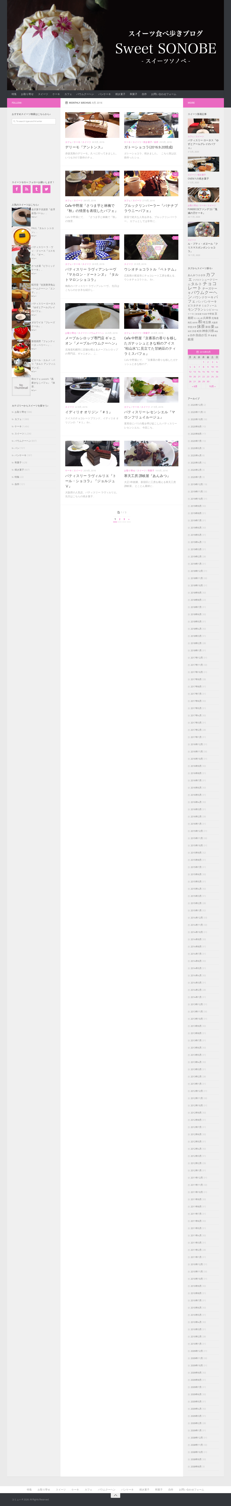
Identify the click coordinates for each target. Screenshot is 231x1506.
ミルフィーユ (209, 305)
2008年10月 (197, 1452)
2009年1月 (196, 1430)
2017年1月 (196, 737)
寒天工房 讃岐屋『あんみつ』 (147, 476)
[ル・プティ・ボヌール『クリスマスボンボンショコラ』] (203, 229)
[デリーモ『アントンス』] (92, 125)
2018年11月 (197, 578)
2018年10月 (197, 585)
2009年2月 (196, 1423)
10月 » (212, 386)
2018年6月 (196, 614)
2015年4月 (196, 888)
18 (217, 371)
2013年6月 (196, 1047)
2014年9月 (196, 939)
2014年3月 (196, 982)
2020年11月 (197, 412)
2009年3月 (196, 1416)
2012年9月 (196, 1112)
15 (203, 371)
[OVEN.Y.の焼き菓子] (203, 164)
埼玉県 (207, 322)
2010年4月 (196, 1322)
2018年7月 (196, 607)
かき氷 (201, 275)
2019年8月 (196, 513)
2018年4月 (196, 628)
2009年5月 (196, 1401)
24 (212, 376)
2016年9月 (196, 766)
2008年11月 (197, 1445)
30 (208, 381)
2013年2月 (196, 1076)
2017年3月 (196, 722)
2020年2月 (196, 470)
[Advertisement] (35, 151)
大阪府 (215, 322)
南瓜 (190, 322)
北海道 (215, 318)
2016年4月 (196, 802)
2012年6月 (196, 1134)
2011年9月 (196, 1199)
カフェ (68, 94)
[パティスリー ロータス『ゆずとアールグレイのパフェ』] (203, 126)
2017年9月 (196, 679)
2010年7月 (196, 1300)
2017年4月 (196, 715)
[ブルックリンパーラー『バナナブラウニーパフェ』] (151, 183)
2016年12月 (197, 744)
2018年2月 (196, 643)
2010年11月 (197, 1271)
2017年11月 (197, 665)
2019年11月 (197, 491)
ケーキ (56, 94)
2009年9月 (196, 1372)
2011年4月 (196, 1235)
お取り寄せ (27, 94)
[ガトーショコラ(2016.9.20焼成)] (151, 125)
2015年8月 (196, 860)
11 (217, 367)
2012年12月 (197, 1091)
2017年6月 (196, 701)
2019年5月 (196, 535)
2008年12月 (197, 1437)
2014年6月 (196, 961)
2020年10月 (197, 419)
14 (199, 371)
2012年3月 (196, 1156)
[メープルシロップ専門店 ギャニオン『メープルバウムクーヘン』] (92, 316)
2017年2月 (196, 730)
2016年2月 (196, 816)
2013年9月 (196, 1026)
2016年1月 (196, 823)
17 (212, 371)
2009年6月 (196, 1394)
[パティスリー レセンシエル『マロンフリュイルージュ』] (151, 390)
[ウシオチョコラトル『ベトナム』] (151, 247)
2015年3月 (196, 896)
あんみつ (193, 275)
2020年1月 (196, 477)
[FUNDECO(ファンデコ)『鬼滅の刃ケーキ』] (203, 194)
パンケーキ (104, 94)
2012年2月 (196, 1163)
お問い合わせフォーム (163, 94)
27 (194, 381)
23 (208, 376)
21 (199, 376)
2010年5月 (196, 1315)
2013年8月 (196, 1033)
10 (212, 367)
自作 (144, 94)
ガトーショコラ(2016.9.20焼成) (148, 147)
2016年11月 (197, 751)
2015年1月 (196, 910)
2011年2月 (196, 1250)
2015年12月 (197, 831)
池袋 (216, 327)
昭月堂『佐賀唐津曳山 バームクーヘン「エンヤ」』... (43, 288)
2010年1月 (196, 1343)
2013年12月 (197, 1004)
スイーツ (43, 94)
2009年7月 (196, 1387)
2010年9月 (196, 1286)
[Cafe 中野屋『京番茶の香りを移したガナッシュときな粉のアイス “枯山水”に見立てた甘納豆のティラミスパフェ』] (151, 316)
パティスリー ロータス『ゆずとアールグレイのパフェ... (43, 307)
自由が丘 (201, 335)
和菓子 (133, 94)
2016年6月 (196, 787)
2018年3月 (196, 636)
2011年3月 (196, 1242)
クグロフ (197, 280)
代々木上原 (198, 318)
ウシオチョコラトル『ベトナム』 (151, 269)
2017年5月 (196, 708)
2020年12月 (197, 405)
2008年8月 (196, 1466)
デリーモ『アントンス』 (84, 147)
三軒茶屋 (197, 314)
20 (194, 376)
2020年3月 (196, 462)
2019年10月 (197, 498)
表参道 (214, 335)
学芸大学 (192, 327)
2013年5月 (196, 1055)
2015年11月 (197, 838)
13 (194, 371)
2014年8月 (196, 946)
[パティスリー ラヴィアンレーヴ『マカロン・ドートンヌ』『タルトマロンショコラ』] (92, 247)
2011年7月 (196, 1213)
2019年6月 (196, 527)
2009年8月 (196, 1380)
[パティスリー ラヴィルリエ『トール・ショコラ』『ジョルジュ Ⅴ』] (92, 453)
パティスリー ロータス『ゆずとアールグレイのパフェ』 (203, 144)
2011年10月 (197, 1192)
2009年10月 (197, 1365)
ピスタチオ (194, 305)
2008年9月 (196, 1459)
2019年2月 (196, 556)
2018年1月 (196, 650)
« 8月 (194, 386)
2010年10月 (197, 1278)
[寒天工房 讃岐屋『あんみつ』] (151, 453)
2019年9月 (196, 506)
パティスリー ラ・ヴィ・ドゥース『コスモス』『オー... (43, 251)
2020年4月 (196, 455)
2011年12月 (197, 1177)
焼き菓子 (120, 94)
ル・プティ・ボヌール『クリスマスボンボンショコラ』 (203, 247)
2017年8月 (196, 686)
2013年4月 (196, 1062)
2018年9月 (196, 592)
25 (217, 376)
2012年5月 (196, 1141)
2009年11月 (197, 1358)
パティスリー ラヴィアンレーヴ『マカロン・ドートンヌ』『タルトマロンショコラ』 (92, 274)
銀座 (191, 339)
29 (203, 381)
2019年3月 (196, 549)
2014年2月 (196, 990)
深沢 (190, 331)
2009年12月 (197, 1351)
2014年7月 (196, 953)
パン (17, 448)
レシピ (208, 309)
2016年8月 (196, 773)
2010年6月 (196, 1307)
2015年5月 (196, 881)
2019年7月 (196, 520)
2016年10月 (197, 758)
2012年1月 (196, 1170)
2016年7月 (196, 780)
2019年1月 (196, 563)
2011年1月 (196, 1257)
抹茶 (201, 326)
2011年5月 (196, 1228)
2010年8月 (196, 1293)
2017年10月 (197, 672)
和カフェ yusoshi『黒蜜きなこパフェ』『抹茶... (43, 383)
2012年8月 (196, 1120)
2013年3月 (196, 1069)
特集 (14, 94)
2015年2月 (196, 903)
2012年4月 (196, 1148)
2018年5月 (196, 621)
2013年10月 (197, 1018)
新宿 (207, 326)
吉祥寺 (195, 323)
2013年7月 (196, 1040)
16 (208, 371)
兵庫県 (207, 318)
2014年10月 (197, 932)
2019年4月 (196, 542)
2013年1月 (196, 1083)
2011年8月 (196, 1206)
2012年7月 (196, 1127)
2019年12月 (197, 484)
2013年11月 (197, 1011)
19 (190, 376)
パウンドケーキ (203, 297)
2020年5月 (196, 448)
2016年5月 (196, 795)
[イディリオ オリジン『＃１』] (92, 390)
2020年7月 (196, 441)
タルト (196, 284)
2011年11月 (197, 1185)
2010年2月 (196, 1336)
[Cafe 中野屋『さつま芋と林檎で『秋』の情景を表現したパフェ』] (92, 183)
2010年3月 (196, 1329)
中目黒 (204, 314)
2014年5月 (196, 968)
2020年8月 (196, 433)
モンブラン (196, 309)
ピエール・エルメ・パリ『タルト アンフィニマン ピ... (43, 364)
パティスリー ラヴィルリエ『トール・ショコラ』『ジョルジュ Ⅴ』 (90, 481)
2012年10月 (197, 1105)
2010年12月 (197, 1264)
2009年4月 (196, 1408)
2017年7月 (196, 693)
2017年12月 (197, 657)
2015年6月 (196, 874)
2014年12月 (197, 917)
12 (190, 371)
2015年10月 (197, 845)
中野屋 (210, 314)
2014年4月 (196, 975)
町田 (199, 331)
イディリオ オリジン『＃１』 (88, 412)
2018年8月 (196, 600)
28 (199, 381)
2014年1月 (196, 997)
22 (203, 376)
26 (190, 381)
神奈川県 (208, 331)
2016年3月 (196, 809)
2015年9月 (196, 852)
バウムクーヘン (85, 94)
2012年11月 (197, 1098)
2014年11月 (197, 925)
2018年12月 (197, 571)
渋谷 (194, 331)
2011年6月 (196, 1221)
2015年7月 (196, 867)
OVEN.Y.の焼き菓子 (198, 178)
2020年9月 (196, 426)
